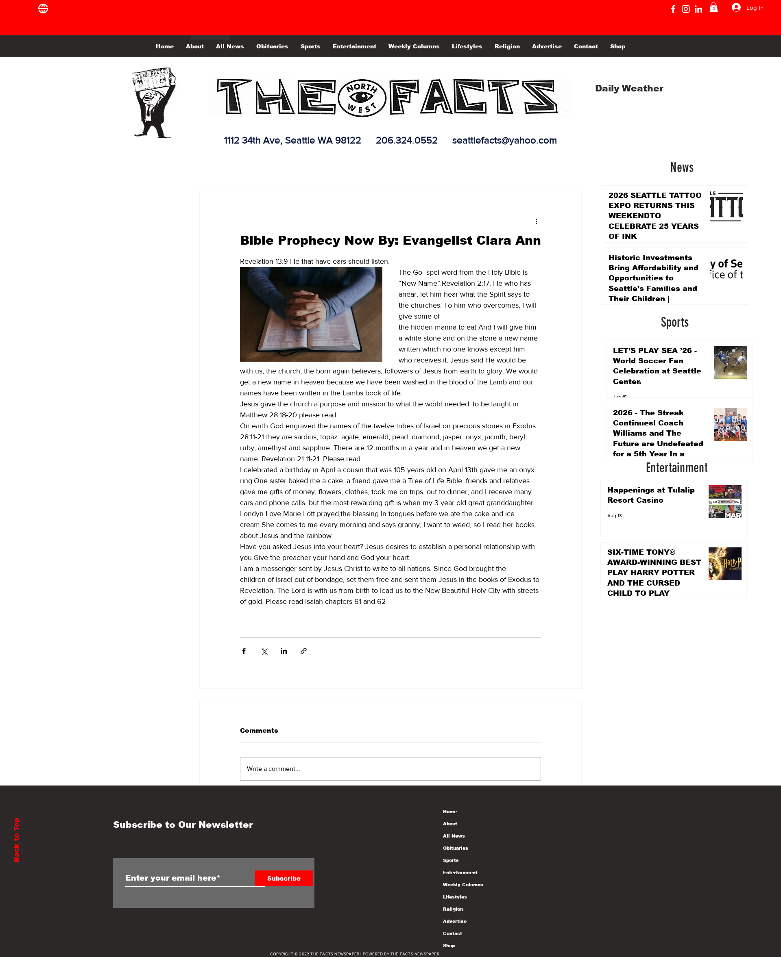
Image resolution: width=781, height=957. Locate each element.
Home (450, 811)
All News (454, 835)
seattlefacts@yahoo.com (504, 140)
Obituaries (455, 848)
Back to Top (16, 840)
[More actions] (536, 221)
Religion (453, 909)
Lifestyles (455, 896)
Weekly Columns (463, 884)
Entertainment (460, 872)
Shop (449, 945)
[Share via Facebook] (244, 651)
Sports (451, 860)
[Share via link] (304, 651)
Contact (452, 933)
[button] (713, 7)
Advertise (455, 921)
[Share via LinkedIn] (284, 651)
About (450, 823)
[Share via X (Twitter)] (264, 651)
